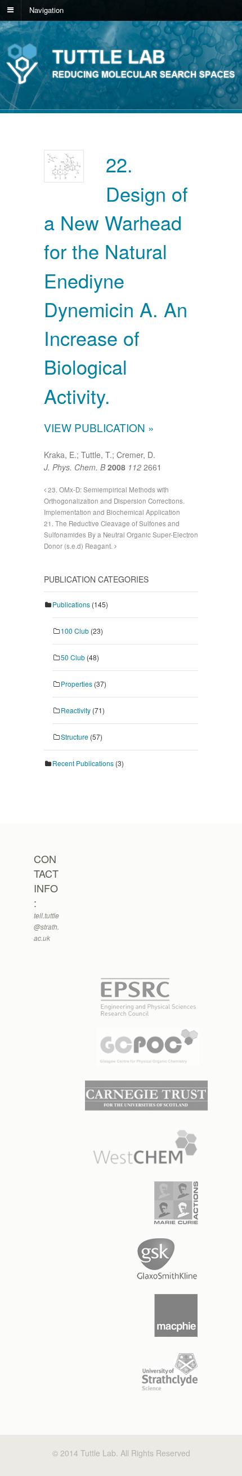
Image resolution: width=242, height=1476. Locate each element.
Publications (71, 604)
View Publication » (99, 427)
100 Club (75, 630)
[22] (63, 173)
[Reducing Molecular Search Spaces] (121, 83)
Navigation (46, 9)
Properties (76, 683)
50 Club (73, 657)
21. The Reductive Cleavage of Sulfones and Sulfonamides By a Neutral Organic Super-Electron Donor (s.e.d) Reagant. (121, 534)
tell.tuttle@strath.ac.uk (46, 926)
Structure (74, 736)
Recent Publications (83, 763)
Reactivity (76, 710)
